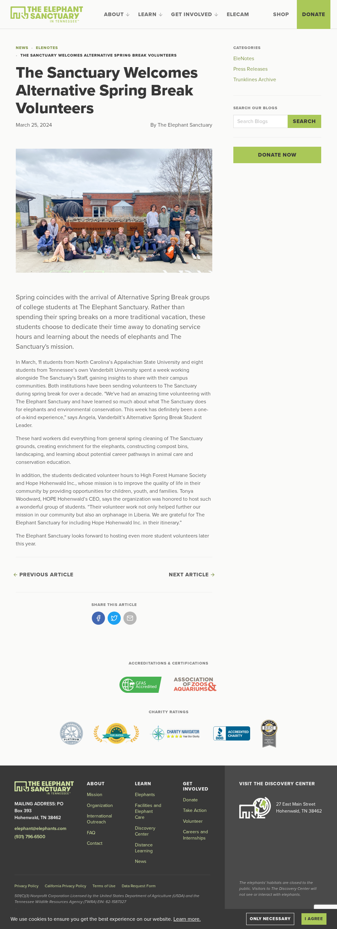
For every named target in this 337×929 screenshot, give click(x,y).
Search (304, 121)
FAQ (91, 833)
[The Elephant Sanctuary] (47, 14)
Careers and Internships (195, 835)
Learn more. (187, 919)
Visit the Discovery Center (277, 784)
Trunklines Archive (254, 79)
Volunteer (193, 821)
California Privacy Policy (65, 886)
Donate (313, 14)
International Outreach (99, 819)
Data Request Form (139, 886)
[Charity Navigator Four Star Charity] (176, 733)
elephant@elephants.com (40, 828)
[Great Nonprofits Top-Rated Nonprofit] (116, 733)
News (22, 47)
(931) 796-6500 (29, 837)
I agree (314, 918)
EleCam (238, 14)
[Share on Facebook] (98, 618)
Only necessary (270, 918)
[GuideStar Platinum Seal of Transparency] (71, 733)
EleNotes (47, 47)
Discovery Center (145, 831)
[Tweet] (114, 618)
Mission (94, 794)
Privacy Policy (26, 886)
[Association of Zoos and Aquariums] (195, 684)
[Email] (130, 618)
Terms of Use (104, 886)
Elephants (145, 794)
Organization (100, 805)
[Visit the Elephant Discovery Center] (255, 807)
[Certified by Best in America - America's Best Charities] (269, 733)
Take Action (195, 810)
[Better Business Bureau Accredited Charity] (231, 733)
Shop (281, 14)
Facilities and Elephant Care (148, 811)
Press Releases (250, 69)
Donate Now (277, 155)
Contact (94, 843)
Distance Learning (144, 848)
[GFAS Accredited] (140, 684)
